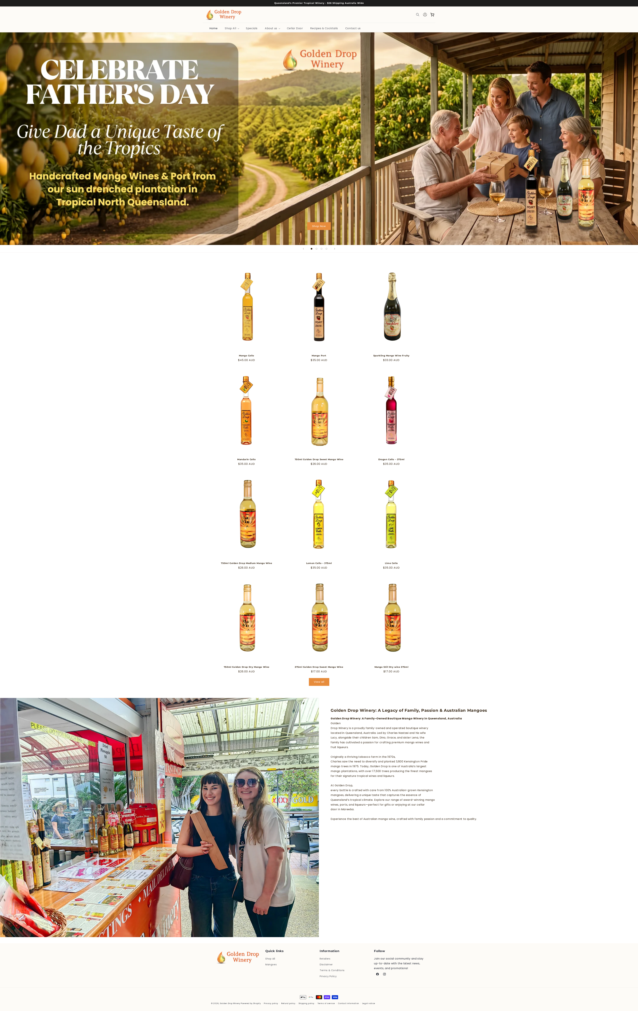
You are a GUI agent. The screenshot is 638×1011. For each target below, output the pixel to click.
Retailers (325, 958)
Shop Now (319, 226)
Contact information (348, 1003)
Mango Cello (246, 355)
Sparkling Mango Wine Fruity (391, 355)
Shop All (230, 28)
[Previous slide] (303, 248)
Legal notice (368, 1003)
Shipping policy (307, 1003)
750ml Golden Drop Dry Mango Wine (246, 667)
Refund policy (288, 1003)
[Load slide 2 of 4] (316, 248)
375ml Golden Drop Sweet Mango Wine (319, 667)
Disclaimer (326, 964)
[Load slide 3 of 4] (321, 248)
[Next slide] (334, 248)
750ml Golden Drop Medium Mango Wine (246, 563)
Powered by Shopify (251, 1003)
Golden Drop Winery (230, 1003)
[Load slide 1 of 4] (311, 248)
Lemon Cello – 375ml (319, 563)
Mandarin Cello (246, 459)
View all (319, 682)
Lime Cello (391, 563)
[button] (417, 14)
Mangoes (271, 964)
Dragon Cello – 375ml (391, 459)
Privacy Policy (328, 976)
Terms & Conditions (332, 970)
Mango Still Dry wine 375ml (391, 667)
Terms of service (326, 1003)
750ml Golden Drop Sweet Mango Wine (319, 459)
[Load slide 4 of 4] (326, 248)
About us (271, 28)
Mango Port (319, 355)
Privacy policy (271, 1003)
